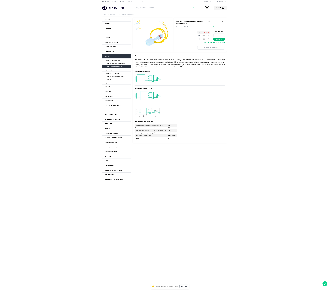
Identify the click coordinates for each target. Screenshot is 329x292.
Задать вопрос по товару (211, 47)
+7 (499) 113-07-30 (207, 1)
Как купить (105, 1)
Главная (104, 14)
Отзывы (140, 1)
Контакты (131, 1)
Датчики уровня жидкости (126, 14)
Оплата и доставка (118, 1)
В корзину (219, 39)
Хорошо (184, 286)
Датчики (113, 14)
